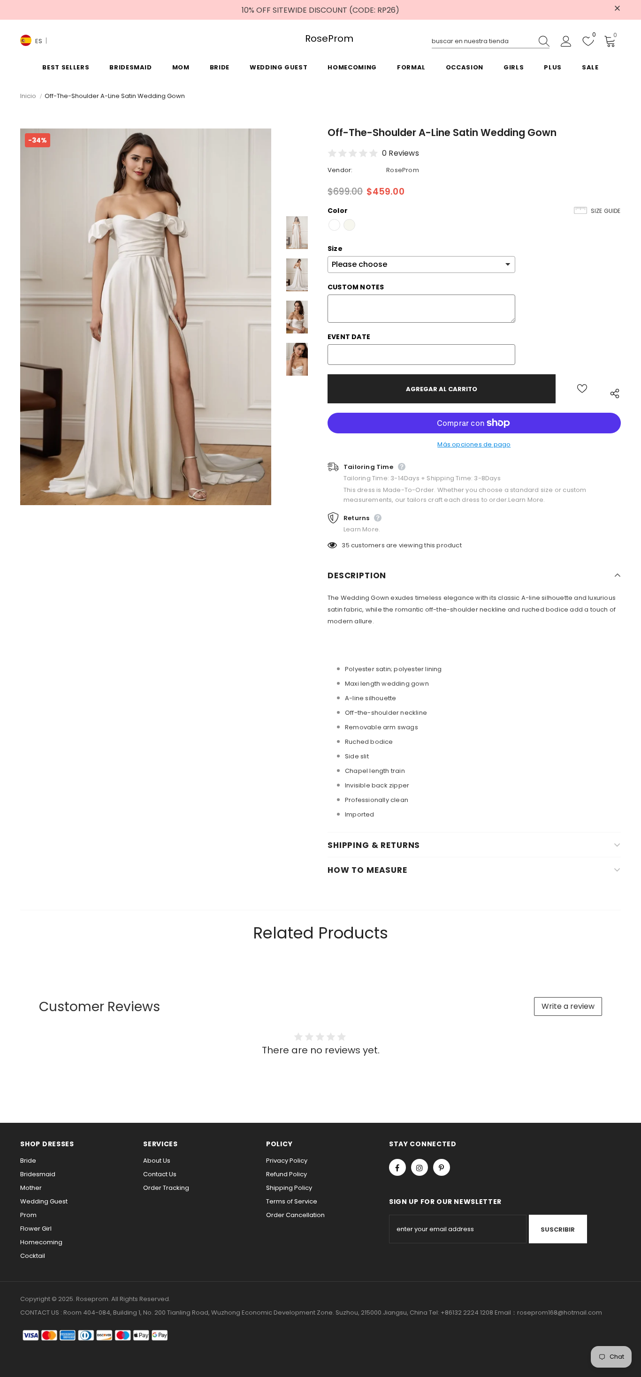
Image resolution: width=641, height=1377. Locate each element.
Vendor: (340, 170)
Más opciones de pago (474, 444)
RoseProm (320, 39)
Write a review (568, 1006)
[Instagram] (419, 1167)
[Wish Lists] (582, 389)
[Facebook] (397, 1167)
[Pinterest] (441, 1167)
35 (345, 545)
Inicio (28, 95)
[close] (617, 9)
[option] (145, 317)
